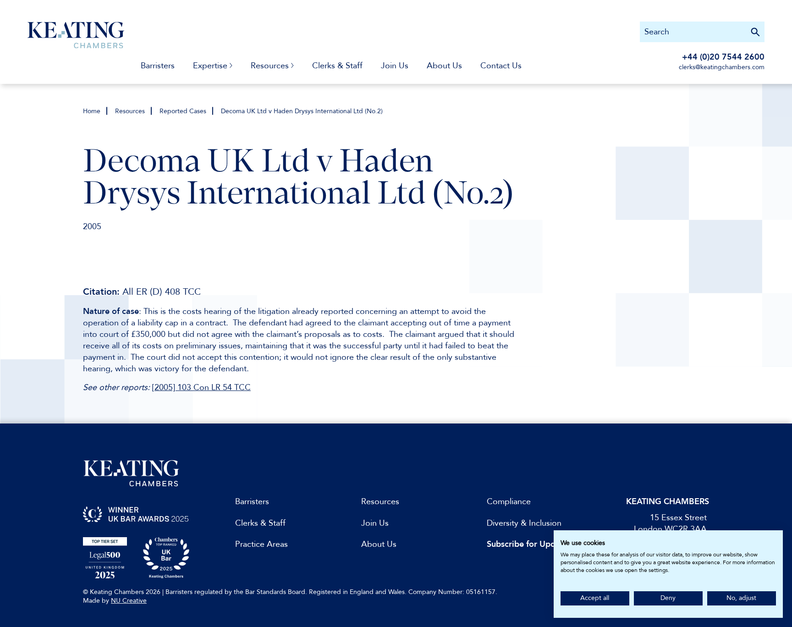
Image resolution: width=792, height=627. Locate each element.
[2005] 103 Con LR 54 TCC (201, 387)
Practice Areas (261, 544)
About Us (444, 66)
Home (91, 111)
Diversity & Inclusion (524, 523)
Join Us (394, 66)
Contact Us (501, 66)
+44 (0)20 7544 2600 (723, 57)
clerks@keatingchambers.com (721, 67)
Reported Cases (183, 111)
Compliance (509, 501)
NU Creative (129, 600)
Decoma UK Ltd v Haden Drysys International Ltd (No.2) (302, 111)
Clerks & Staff (337, 66)
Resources (130, 111)
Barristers (158, 66)
